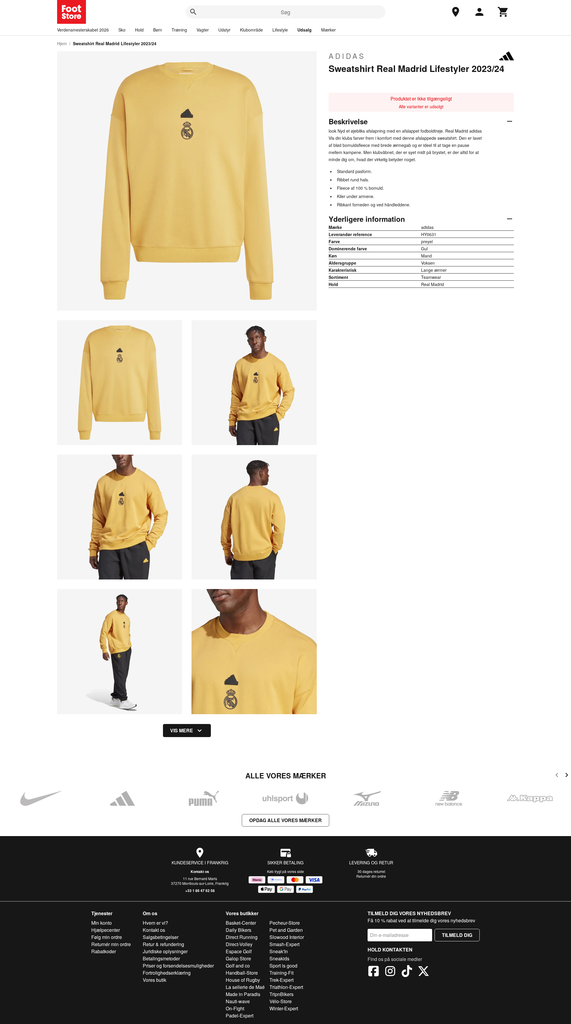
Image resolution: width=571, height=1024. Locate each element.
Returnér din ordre (371, 876)
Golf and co (238, 965)
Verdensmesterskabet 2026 (83, 30)
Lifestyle (280, 30)
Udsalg (304, 30)
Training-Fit (281, 972)
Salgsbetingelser (160, 937)
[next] (566, 776)
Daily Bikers (238, 929)
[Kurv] (503, 12)
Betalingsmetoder (161, 958)
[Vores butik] (456, 12)
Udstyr (224, 30)
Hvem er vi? (155, 922)
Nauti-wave (238, 1001)
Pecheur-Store (284, 922)
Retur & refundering (163, 944)
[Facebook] (373, 972)
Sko (122, 30)
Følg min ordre (106, 937)
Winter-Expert (283, 1008)
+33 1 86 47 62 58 (200, 890)
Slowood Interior (286, 937)
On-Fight (235, 1008)
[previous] (557, 776)
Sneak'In (278, 951)
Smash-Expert (284, 944)
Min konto (101, 922)
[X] (423, 972)
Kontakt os (200, 871)
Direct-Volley (239, 944)
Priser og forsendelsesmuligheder (178, 965)
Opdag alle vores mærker (285, 820)
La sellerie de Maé (245, 987)
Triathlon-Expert (286, 987)
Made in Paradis (243, 994)
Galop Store (238, 958)
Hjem (62, 43)
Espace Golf (239, 951)
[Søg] (193, 11)
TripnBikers (281, 994)
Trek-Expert (281, 979)
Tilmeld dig (457, 935)
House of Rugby (243, 979)
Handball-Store (242, 972)
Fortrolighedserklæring (167, 972)
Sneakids (279, 958)
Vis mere (181, 730)
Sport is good (283, 965)
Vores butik (154, 979)
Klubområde (251, 30)
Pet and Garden (286, 929)
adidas (347, 56)
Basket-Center (241, 922)
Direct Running (242, 937)
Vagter (203, 30)
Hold (139, 30)
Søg (285, 12)
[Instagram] (390, 972)
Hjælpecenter (105, 929)
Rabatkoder (103, 951)
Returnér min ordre (111, 944)
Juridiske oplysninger (165, 951)
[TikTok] (407, 972)
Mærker (328, 30)
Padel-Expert (239, 1015)
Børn (157, 30)
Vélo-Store (280, 1001)
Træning (179, 30)
